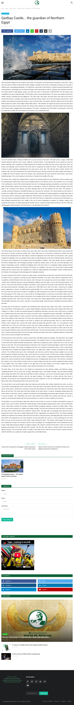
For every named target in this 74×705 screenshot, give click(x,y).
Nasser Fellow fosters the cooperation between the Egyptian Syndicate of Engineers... (53, 448)
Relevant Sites (12, 8)
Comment (4, 506)
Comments (6, 486)
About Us (57, 701)
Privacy (69, 701)
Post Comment (7, 519)
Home (2, 8)
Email (3, 498)
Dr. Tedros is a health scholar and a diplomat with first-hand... (30, 645)
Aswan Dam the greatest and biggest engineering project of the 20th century (19, 448)
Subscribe (44, 693)
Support (63, 701)
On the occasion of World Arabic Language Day (26, 654)
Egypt (7, 8)
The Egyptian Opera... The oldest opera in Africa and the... (12, 475)
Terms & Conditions (47, 701)
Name (3, 490)
